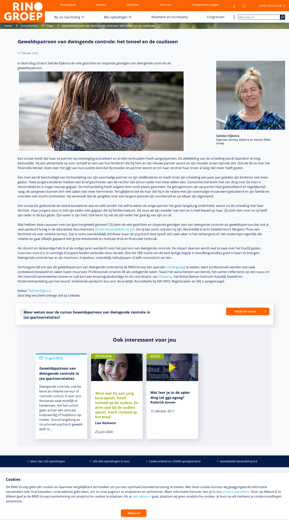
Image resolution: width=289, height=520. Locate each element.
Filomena (165, 276)
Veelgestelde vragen (205, 4)
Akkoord (133, 513)
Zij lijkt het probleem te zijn (115, 229)
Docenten (133, 4)
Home (8, 26)
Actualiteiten (29, 26)
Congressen (216, 17)
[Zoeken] (282, 17)
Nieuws (101, 4)
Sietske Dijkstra (39, 291)
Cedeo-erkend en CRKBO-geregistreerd (175, 461)
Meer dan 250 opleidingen (47, 461)
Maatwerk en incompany (169, 17)
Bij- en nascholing (67, 17)
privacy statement (236, 491)
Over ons (166, 4)
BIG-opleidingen (116, 17)
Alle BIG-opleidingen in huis (111, 461)
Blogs (49, 26)
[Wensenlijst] (244, 5)
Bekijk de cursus (245, 311)
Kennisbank (67, 4)
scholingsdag (175, 267)
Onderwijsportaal (270, 5)
